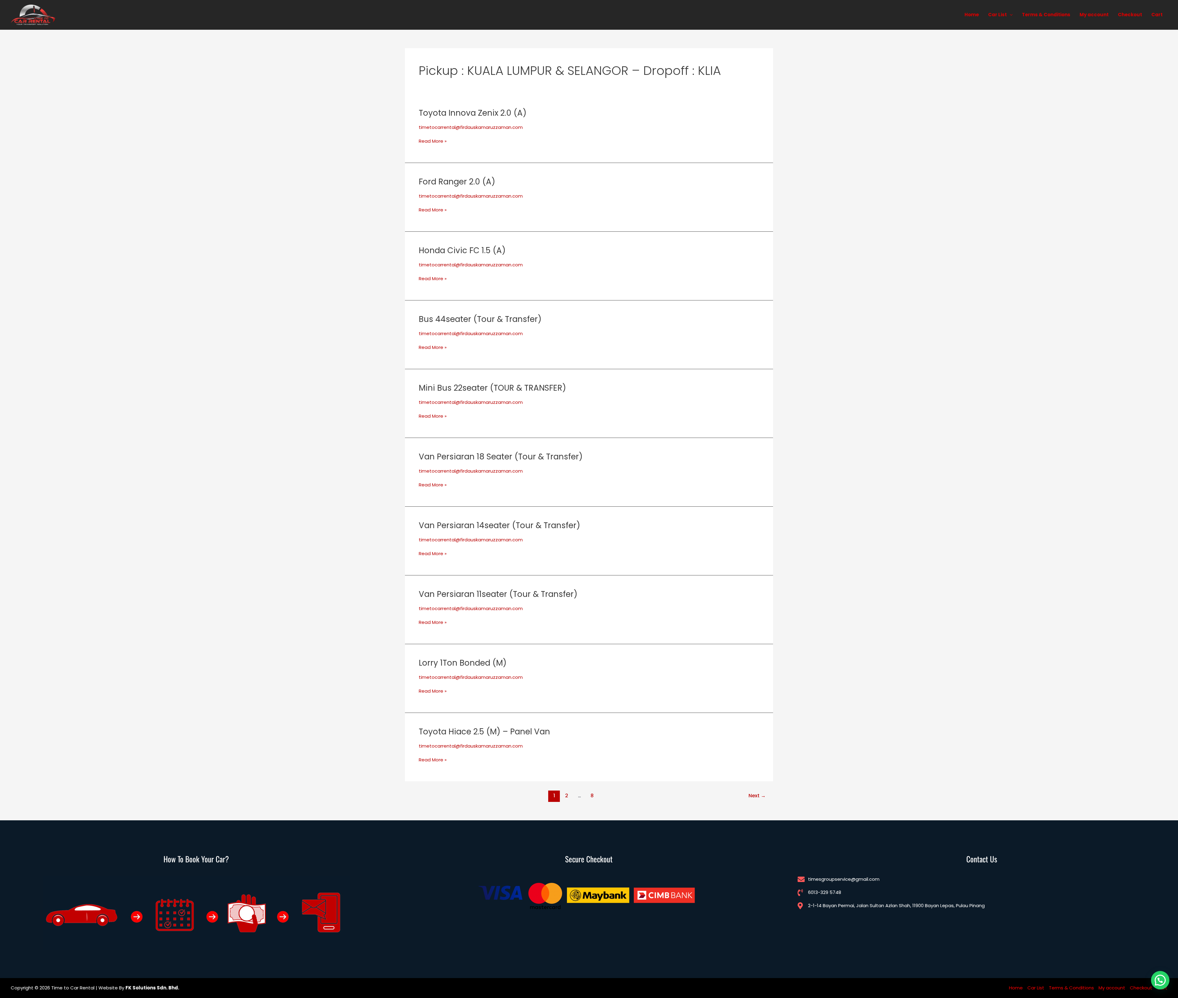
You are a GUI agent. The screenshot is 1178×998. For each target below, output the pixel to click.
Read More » (433, 141)
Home (971, 14)
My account (1094, 14)
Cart (1157, 14)
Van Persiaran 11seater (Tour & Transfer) (498, 594)
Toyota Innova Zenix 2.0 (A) (472, 112)
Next (757, 795)
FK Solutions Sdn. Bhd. (152, 987)
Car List (997, 14)
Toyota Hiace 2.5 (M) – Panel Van (484, 731)
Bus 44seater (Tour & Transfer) (480, 319)
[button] (1010, 15)
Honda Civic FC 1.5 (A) (462, 250)
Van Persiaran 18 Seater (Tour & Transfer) (501, 456)
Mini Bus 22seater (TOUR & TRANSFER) (492, 387)
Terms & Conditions (1046, 14)
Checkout (1130, 14)
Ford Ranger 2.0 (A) (457, 181)
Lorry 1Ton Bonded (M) (462, 662)
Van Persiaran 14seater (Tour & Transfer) (499, 525)
